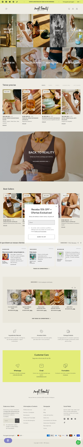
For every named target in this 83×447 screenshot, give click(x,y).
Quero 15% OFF (41, 236)
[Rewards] (8, 440)
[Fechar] (56, 206)
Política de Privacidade (40, 231)
